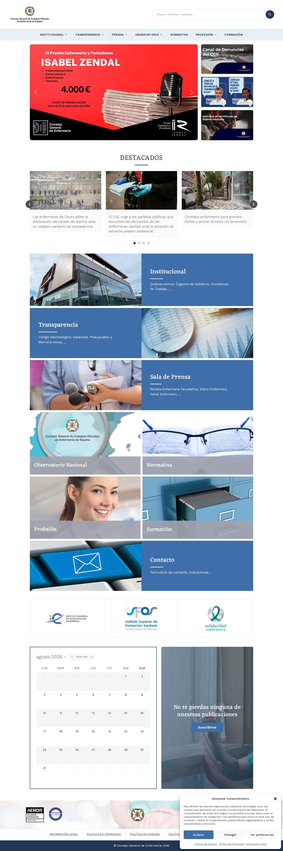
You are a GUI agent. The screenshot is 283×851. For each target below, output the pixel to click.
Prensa (118, 34)
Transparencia (87, 34)
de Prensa (170, 377)
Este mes (81, 656)
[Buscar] (270, 14)
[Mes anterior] (72, 656)
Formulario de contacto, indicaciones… (180, 572)
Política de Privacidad (231, 844)
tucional (168, 271)
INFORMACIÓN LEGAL (63, 834)
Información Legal (256, 844)
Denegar (230, 835)
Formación (234, 34)
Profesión (204, 34)
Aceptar (198, 835)
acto (162, 560)
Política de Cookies (206, 844)
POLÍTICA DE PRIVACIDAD (104, 834)
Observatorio (147, 34)
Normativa (179, 34)
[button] (275, 799)
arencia (58, 325)
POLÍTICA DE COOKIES (145, 834)
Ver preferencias (262, 835)
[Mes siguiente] (92, 656)
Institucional (52, 34)
